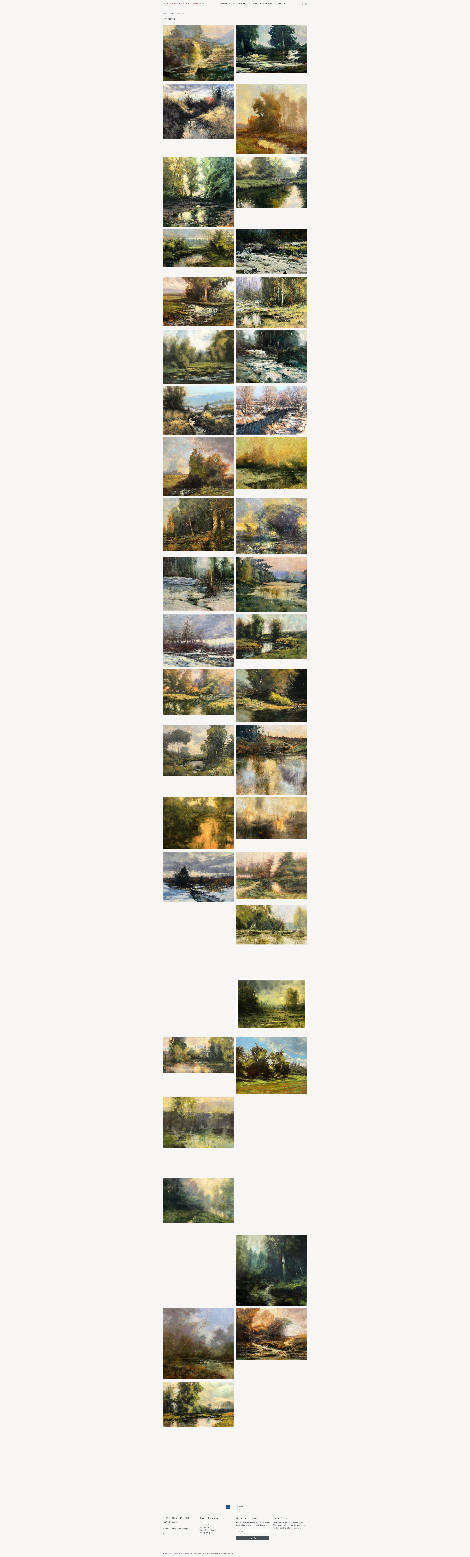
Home (164, 13)
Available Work (205, 1525)
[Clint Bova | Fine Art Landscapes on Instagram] (164, 1534)
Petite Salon (242, 3)
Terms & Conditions (207, 1530)
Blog (285, 3)
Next (241, 1507)
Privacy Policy (205, 1533)
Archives (253, 3)
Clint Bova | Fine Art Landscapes (184, 3)
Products (172, 13)
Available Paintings (227, 3)
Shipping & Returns (207, 1527)
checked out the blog (289, 1522)
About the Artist (266, 3)
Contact (278, 3)
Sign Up (252, 1538)
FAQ (201, 1522)
